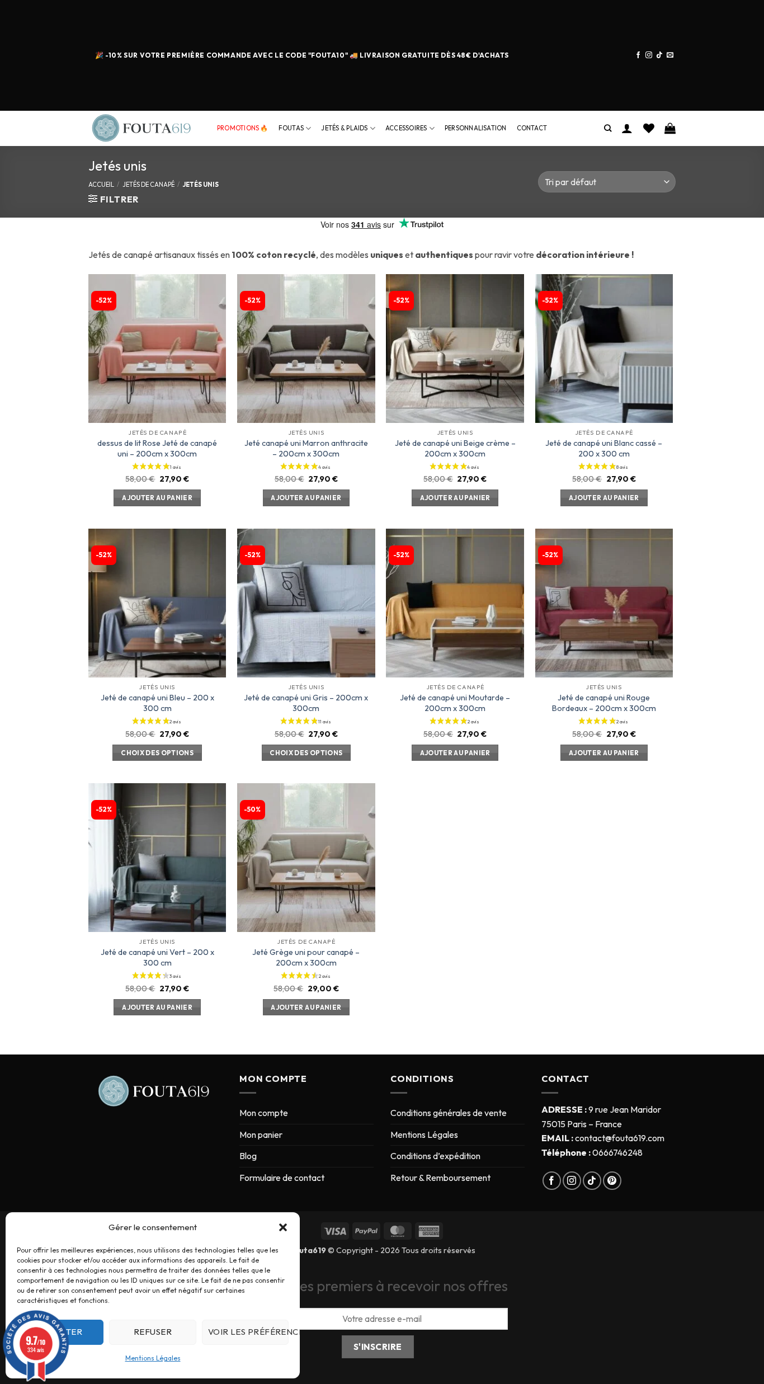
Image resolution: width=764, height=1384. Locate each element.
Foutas (291, 128)
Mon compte (263, 1112)
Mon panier (260, 1134)
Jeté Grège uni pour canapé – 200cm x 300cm (306, 957)
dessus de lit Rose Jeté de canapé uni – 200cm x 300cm (157, 448)
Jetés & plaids (344, 128)
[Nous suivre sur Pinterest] (612, 1180)
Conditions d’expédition (435, 1155)
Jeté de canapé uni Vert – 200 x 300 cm (157, 957)
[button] (283, 1227)
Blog (248, 1155)
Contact (532, 128)
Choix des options (157, 753)
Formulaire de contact (281, 1177)
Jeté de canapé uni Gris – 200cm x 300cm (306, 703)
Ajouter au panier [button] (157, 497)
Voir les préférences (248, 1331)
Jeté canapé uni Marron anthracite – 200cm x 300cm (306, 448)
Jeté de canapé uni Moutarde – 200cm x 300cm (455, 703)
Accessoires (406, 128)
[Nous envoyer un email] (670, 55)
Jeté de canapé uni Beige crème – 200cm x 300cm (455, 448)
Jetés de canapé (148, 185)
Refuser (153, 1331)
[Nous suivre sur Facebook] (638, 55)
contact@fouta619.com (619, 1137)
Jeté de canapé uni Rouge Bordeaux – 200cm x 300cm (604, 703)
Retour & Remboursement (440, 1177)
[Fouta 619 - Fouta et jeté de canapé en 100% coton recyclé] (144, 128)
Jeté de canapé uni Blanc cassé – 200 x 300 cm (603, 448)
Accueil (101, 185)
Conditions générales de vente (448, 1112)
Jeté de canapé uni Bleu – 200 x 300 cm (157, 703)
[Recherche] (607, 128)
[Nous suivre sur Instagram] (648, 55)
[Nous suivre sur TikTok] (659, 55)
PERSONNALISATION (476, 128)
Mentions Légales (153, 1358)
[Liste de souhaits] (648, 128)
